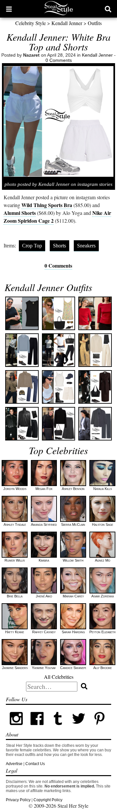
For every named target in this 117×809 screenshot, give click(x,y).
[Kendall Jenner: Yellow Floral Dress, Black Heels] (59, 313)
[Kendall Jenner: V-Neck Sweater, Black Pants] (22, 350)
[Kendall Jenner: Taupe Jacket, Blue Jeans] (22, 387)
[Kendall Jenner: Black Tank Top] (22, 313)
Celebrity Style (30, 23)
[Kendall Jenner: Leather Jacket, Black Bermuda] (22, 424)
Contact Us (35, 763)
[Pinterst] (99, 727)
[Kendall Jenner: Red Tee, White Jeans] (95, 313)
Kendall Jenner (66, 23)
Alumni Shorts (20, 212)
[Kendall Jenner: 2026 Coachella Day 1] (59, 387)
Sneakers (86, 245)
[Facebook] (37, 727)
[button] (9, 9)
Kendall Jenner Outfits (48, 287)
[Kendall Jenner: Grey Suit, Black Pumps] (95, 424)
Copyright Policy (47, 800)
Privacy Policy (18, 800)
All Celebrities (58, 676)
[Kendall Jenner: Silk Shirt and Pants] (95, 350)
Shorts (59, 245)
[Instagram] (16, 727)
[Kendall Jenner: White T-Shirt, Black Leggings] (59, 350)
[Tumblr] (57, 727)
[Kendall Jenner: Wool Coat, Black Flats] (95, 387)
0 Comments (59, 60)
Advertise (14, 763)
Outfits (95, 23)
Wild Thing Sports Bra (46, 205)
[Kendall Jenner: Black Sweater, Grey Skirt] (59, 424)
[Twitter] (78, 727)
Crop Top (32, 245)
